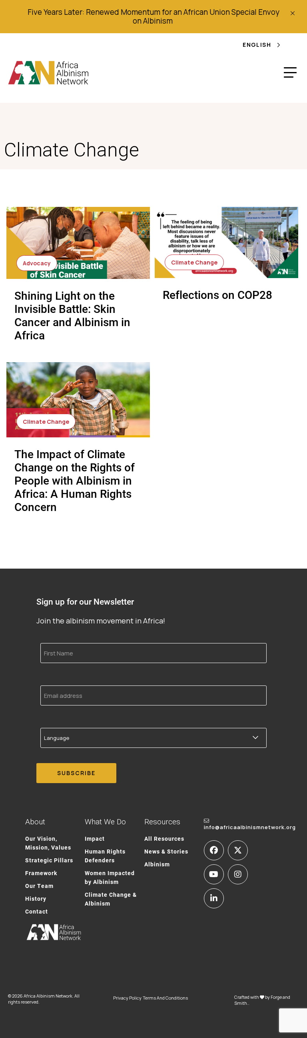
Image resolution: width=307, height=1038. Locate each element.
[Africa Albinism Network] (48, 72)
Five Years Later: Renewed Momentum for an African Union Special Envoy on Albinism (153, 16)
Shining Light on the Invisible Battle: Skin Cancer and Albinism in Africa (72, 315)
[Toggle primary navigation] (290, 72)
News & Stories (166, 851)
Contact (36, 911)
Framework (41, 873)
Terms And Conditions (165, 998)
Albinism (157, 864)
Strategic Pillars (49, 860)
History (35, 898)
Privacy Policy (127, 998)
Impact (95, 838)
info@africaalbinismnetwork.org (250, 827)
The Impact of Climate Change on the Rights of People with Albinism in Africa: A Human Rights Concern (74, 480)
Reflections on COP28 (217, 294)
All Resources (164, 838)
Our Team (39, 886)
